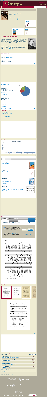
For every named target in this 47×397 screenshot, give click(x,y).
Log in (41, 4)
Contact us (11, 374)
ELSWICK (4, 117)
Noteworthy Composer (19, 17)
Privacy (9, 395)
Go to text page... (3, 92)
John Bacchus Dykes (9, 57)
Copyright (5, 395)
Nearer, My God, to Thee (5, 84)
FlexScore (27, 21)
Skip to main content (3, 0)
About (3, 395)
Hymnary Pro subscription (16, 233)
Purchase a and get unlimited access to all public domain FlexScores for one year (12, 234)
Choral (26, 29)
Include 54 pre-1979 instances (6, 369)
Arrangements (8, 159)
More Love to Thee (4, 94)
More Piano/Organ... (5, 165)
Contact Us (12, 395)
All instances (3, 371)
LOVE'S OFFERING (5, 112)
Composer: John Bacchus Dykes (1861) (15, 13)
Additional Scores (11, 218)
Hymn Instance (4, 222)
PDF (14, 17)
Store (3, 159)
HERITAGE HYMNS (5, 163)
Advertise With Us (17, 395)
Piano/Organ (15, 29)
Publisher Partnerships (24, 395)
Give (29, 395)
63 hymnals (14, 14)
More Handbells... (4, 183)
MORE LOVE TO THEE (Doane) (7, 113)
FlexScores (4, 218)
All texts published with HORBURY (7, 108)
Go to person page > (10, 48)
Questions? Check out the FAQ (28, 234)
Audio (16, 218)
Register (44, 4)
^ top (35, 63)
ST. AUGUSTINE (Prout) (6, 116)
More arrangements (4, 197)
